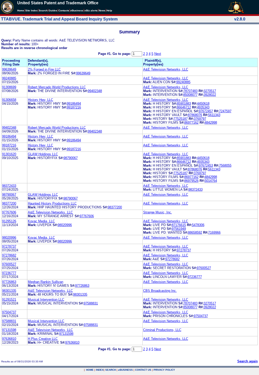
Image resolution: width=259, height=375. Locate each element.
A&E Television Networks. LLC (165, 339)
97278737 (9, 246)
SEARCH (110, 369)
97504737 (9, 312)
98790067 (70, 158)
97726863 (9, 282)
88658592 (195, 232)
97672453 (206, 165)
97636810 (9, 339)
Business (76, 10)
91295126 (9, 221)
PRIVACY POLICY (164, 369)
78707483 (190, 91)
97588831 (91, 303)
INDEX (100, 369)
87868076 (195, 115)
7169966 (214, 232)
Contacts (63, 10)
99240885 (9, 78)
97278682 (9, 255)
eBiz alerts (91, 10)
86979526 (191, 181)
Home (20, 10)
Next (157, 54)
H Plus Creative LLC (43, 339)
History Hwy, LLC (40, 100)
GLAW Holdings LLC (43, 154)
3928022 (210, 95)
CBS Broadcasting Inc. (160, 291)
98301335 (9, 291)
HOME (90, 369)
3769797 (200, 119)
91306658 (9, 100)
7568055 (225, 165)
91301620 (9, 154)
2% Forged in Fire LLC (44, 69)
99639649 (9, 69)
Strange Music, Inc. (157, 212)
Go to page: (122, 54)
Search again (247, 361)
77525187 (181, 119)
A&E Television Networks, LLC (165, 69)
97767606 (9, 212)
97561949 (179, 229)
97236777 (9, 273)
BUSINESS (125, 369)
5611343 (214, 115)
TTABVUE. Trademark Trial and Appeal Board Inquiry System (59, 19)
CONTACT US (143, 369)
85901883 (184, 103)
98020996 (65, 225)
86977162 (191, 122)
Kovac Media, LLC (41, 221)
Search (43, 10)
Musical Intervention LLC (46, 299)
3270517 (210, 91)
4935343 (203, 107)
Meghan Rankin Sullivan (45, 282)
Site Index (31, 10)
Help (109, 10)
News (102, 10)
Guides (53, 10)
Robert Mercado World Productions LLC (57, 87)
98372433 (9, 186)
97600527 (9, 264)
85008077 (190, 95)
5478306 (198, 225)
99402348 (95, 91)
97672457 (206, 111)
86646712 (184, 107)
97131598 (9, 330)
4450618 (203, 103)
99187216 (74, 107)
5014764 (211, 181)
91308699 (9, 87)
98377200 (9, 203)
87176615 (179, 225)
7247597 (225, 111)
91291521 (9, 299)
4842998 (211, 122)
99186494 (74, 103)
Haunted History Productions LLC (52, 203)
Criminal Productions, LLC (162, 330)
